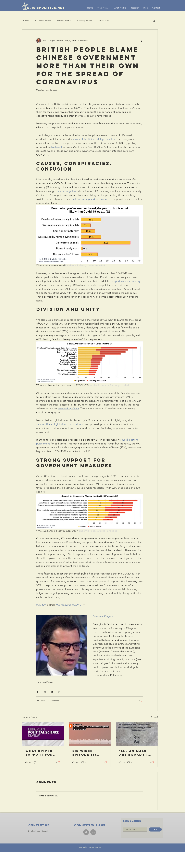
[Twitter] (86, 832)
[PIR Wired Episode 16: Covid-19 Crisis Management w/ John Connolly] (90, 734)
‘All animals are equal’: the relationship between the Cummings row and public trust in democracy (136, 752)
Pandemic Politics (43, 20)
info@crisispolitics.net (38, 831)
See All (154, 716)
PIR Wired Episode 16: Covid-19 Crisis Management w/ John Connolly (88, 752)
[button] (154, 21)
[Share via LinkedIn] (51, 691)
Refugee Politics (64, 20)
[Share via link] (59, 691)
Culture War (103, 20)
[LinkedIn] (93, 832)
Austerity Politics (84, 20)
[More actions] (141, 40)
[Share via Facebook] (37, 691)
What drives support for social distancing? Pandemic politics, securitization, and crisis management (42, 752)
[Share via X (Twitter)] (44, 691)
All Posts (25, 20)
